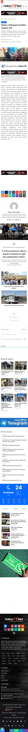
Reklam (3, 675)
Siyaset (19, 660)
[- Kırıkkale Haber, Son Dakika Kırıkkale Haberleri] (14, 13)
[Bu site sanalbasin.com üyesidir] (9, 710)
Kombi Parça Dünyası (18, 710)
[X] (6, 192)
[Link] (17, 339)
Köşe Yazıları (16, 658)
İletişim (22, 717)
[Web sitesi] (8, 220)
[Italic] (4, 339)
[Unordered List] (11, 339)
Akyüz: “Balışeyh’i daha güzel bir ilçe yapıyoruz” (20, 405)
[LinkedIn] (9, 192)
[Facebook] (2, 192)
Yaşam (15, 663)
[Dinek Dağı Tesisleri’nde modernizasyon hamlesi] (7, 365)
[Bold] (3, 339)
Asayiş (3, 653)
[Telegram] (13, 195)
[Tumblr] (13, 192)
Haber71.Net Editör (14, 212)
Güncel (15, 508)
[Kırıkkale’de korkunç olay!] (7, 382)
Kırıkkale (10, 19)
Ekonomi (4, 655)
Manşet (9, 660)
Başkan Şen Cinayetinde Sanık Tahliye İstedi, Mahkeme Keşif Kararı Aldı (6, 406)
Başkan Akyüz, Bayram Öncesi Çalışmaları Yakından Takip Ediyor (14, 233)
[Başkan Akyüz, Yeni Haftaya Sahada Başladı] (21, 382)
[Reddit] (20, 192)
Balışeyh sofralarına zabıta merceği (20, 371)
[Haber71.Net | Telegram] (14, 422)
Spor (24, 660)
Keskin (9, 658)
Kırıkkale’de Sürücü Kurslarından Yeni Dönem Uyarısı (17, 543)
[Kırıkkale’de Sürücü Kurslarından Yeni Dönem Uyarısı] (6, 543)
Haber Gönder (16, 717)
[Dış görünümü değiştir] (23, 7)
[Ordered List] (10, 339)
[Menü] (2, 7)
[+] (20, 339)
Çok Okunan (5, 508)
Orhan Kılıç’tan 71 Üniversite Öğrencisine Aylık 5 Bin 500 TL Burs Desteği (18, 521)
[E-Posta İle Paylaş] (20, 195)
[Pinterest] (17, 192)
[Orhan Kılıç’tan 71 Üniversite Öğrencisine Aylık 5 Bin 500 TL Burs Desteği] (6, 522)
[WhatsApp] (9, 195)
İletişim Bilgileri (4, 680)
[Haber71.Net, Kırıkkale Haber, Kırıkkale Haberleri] (13, 6)
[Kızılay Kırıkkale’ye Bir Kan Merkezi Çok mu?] (6, 515)
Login (25, 329)
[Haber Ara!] (26, 7)
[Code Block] (15, 339)
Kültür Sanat (23, 658)
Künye (2, 677)
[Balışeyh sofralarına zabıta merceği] (21, 365)
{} (18, 339)
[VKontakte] (24, 192)
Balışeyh (14, 19)
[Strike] (8, 339)
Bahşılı (13, 653)
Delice (23, 653)
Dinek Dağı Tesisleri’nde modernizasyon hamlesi (7, 372)
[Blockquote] (13, 339)
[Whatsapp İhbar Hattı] (14, 563)
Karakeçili (4, 658)
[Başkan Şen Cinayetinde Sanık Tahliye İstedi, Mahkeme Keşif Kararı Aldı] (7, 397)
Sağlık (14, 660)
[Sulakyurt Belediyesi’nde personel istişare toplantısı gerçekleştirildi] (6, 536)
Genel (13, 655)
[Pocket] (6, 195)
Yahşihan (10, 663)
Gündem (23, 655)
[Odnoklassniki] (2, 195)
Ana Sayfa (4, 19)
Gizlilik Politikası (5, 670)
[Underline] (6, 339)
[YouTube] (16, 220)
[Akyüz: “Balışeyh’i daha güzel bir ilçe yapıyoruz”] (21, 397)
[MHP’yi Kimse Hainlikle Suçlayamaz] (6, 529)
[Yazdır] (24, 195)
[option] (14, 231)
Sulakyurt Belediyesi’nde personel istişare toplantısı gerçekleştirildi (18, 535)
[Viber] (17, 195)
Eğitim (9, 655)
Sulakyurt (4, 663)
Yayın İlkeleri (4, 673)
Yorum (24, 508)
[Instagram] (20, 220)
